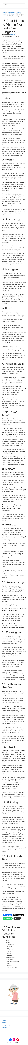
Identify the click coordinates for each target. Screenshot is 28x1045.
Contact (4, 1027)
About (4, 1022)
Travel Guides (11, 12)
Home (4, 12)
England (11, 14)
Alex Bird (12, 34)
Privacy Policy (6, 1025)
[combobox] (14, 4)
